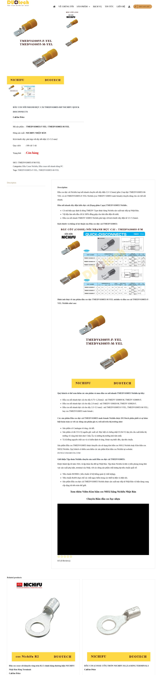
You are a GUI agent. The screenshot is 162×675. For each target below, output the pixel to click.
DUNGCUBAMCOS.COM (68, 453)
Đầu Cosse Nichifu (30, 166)
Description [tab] (11, 183)
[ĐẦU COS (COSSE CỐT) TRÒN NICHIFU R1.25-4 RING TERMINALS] (118, 620)
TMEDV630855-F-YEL (28, 170)
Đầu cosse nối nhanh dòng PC (51, 166)
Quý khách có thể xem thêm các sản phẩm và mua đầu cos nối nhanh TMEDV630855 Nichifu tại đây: (101, 393)
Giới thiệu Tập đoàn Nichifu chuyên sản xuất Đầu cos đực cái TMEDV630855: (91, 459)
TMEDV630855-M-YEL (49, 170)
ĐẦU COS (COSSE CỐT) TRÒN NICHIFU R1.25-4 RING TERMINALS (116, 666)
